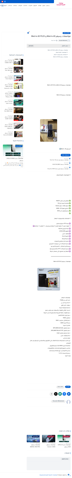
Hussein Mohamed (63, 40)
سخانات (15, 5)
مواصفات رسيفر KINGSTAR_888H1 (60, 164)
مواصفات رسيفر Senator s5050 (51, 446)
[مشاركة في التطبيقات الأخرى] (51, 394)
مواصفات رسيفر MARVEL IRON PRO (35, 446)
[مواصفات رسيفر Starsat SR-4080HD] (18, 134)
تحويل (43, 5)
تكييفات (20, 5)
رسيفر (48, 5)
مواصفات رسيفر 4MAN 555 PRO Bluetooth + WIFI (8, 86)
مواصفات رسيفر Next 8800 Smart (8, 110)
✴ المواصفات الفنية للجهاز (62, 52)
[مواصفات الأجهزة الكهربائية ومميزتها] (61, 4)
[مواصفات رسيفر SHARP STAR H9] (18, 118)
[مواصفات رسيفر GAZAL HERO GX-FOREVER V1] (18, 126)
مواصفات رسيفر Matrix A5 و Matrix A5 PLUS (58, 50)
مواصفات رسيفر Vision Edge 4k (9, 78)
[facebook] (5, 2)
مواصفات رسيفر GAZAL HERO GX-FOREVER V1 (9, 126)
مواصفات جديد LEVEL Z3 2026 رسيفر (64, 446)
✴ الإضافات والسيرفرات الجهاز (61, 54)
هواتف (39, 5)
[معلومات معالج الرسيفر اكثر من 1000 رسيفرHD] (18, 94)
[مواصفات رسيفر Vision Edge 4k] (18, 78)
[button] (64, 394)
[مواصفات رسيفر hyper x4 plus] (18, 103)
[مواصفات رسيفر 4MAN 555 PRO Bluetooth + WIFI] (18, 86)
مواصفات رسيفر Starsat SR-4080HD (8, 134)
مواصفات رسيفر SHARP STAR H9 (9, 118)
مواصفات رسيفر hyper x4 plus (9, 102)
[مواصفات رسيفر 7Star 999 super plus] (18, 70)
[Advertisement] (36, 21)
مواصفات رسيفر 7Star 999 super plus (9, 70)
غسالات (10, 5)
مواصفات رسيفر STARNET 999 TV (9, 61)
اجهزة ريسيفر (60, 386)
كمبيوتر (35, 5)
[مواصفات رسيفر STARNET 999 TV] (18, 62)
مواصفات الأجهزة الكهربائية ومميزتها (48, 475)
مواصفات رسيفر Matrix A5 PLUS (60, 57)
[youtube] (2, 2)
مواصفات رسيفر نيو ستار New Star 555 (59, 160)
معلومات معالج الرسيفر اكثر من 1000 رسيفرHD (9, 95)
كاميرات (30, 5)
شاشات (25, 5)
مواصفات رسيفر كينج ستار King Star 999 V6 (58, 169)
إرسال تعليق (65, 459)
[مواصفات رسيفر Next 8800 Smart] (18, 110)
